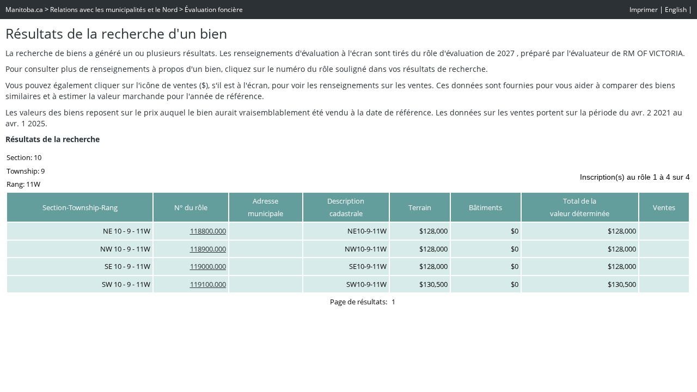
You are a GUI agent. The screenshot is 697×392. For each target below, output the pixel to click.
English (676, 9)
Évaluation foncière (214, 9)
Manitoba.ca (24, 9)
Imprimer (643, 9)
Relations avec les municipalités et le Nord (114, 9)
